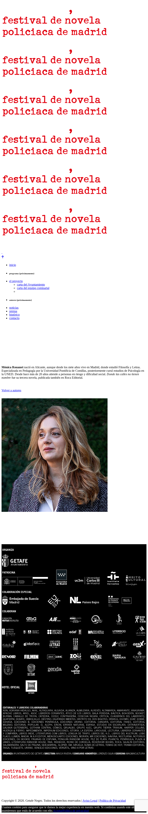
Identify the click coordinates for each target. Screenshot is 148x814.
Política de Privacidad (112, 800)
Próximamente (61, 245)
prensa (6, 245)
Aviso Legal (89, 800)
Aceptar (58, 810)
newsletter (20, 245)
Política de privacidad (76, 810)
